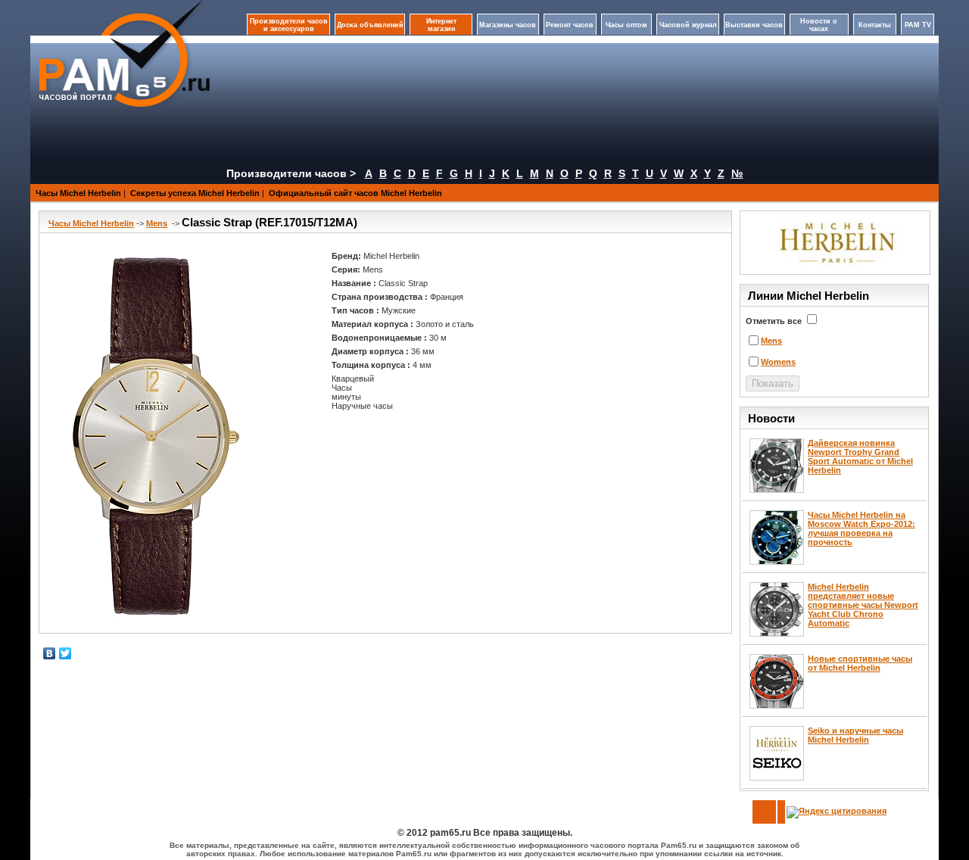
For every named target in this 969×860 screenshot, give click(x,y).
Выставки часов (754, 25)
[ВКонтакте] (50, 653)
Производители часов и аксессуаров (289, 25)
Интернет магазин (441, 25)
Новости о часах (818, 25)
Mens (156, 223)
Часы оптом (626, 25)
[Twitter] (65, 653)
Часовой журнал (688, 25)
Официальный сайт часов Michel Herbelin (355, 193)
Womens (778, 361)
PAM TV (918, 25)
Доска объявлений (370, 25)
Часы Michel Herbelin (78, 193)
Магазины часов (507, 25)
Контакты (874, 25)
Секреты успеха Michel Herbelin (195, 193)
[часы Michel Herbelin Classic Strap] (150, 437)
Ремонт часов (570, 25)
